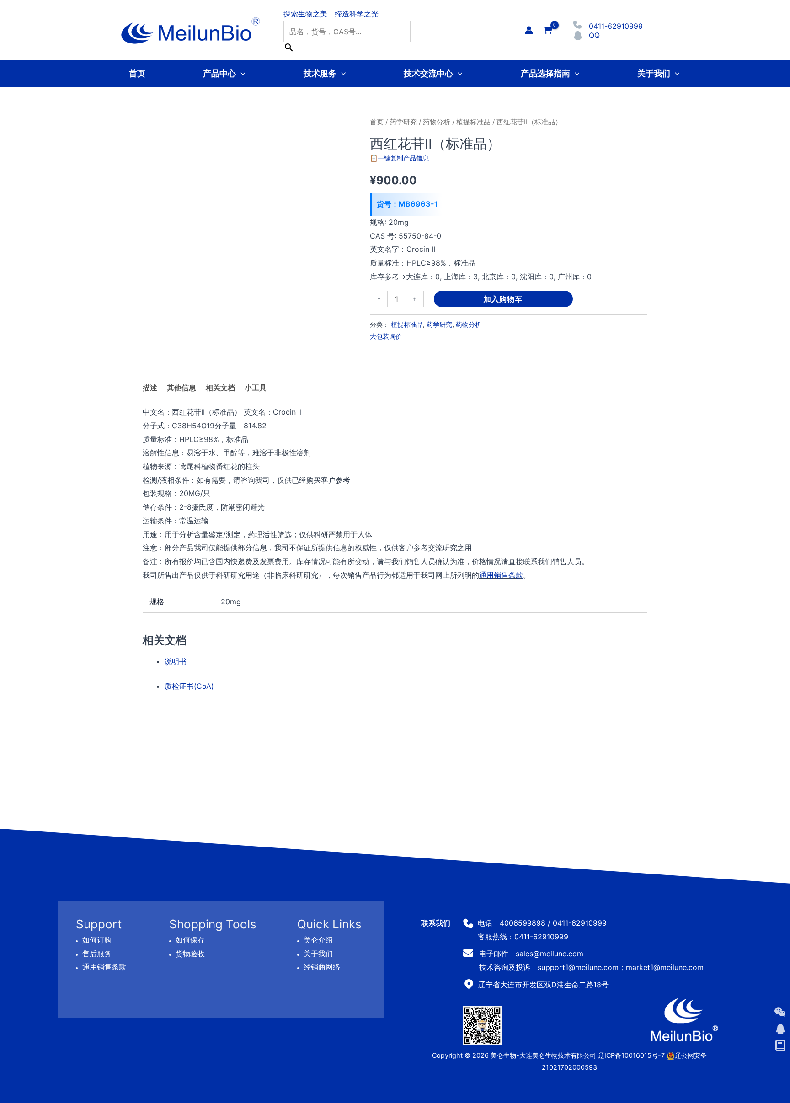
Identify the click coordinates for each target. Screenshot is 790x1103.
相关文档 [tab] (220, 387)
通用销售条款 (501, 575)
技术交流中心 (428, 73)
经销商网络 (322, 966)
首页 (137, 73)
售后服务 (97, 953)
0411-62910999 (616, 26)
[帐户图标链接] (529, 30)
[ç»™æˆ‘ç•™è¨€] (780, 1046)
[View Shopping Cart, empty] (547, 30)
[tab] (256, 388)
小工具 (256, 387)
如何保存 (190, 939)
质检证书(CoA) (189, 686)
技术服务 (320, 73)
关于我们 (653, 73)
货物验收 (190, 953)
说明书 (176, 661)
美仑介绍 (318, 939)
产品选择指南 (545, 73)
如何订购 (97, 939)
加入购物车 (503, 299)
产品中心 (219, 73)
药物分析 (436, 122)
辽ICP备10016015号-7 (631, 1055)
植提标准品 (473, 122)
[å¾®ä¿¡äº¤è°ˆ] (780, 1012)
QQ (594, 35)
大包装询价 (386, 336)
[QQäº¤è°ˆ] (780, 1029)
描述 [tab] (150, 387)
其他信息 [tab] (181, 387)
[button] (241, 73)
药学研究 (403, 122)
